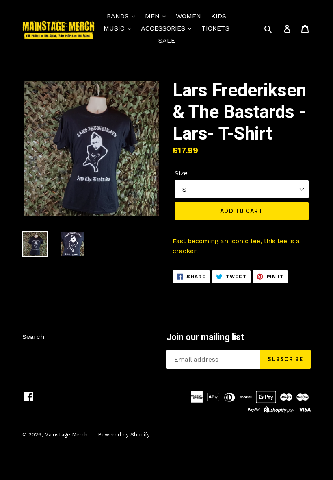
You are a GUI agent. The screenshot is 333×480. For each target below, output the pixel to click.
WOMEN (188, 16)
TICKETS (215, 28)
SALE (166, 40)
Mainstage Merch (66, 435)
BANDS (119, 16)
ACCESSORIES (164, 28)
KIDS (218, 16)
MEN (153, 16)
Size (181, 173)
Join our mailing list (205, 337)
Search (33, 336)
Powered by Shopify (124, 435)
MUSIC (115, 28)
